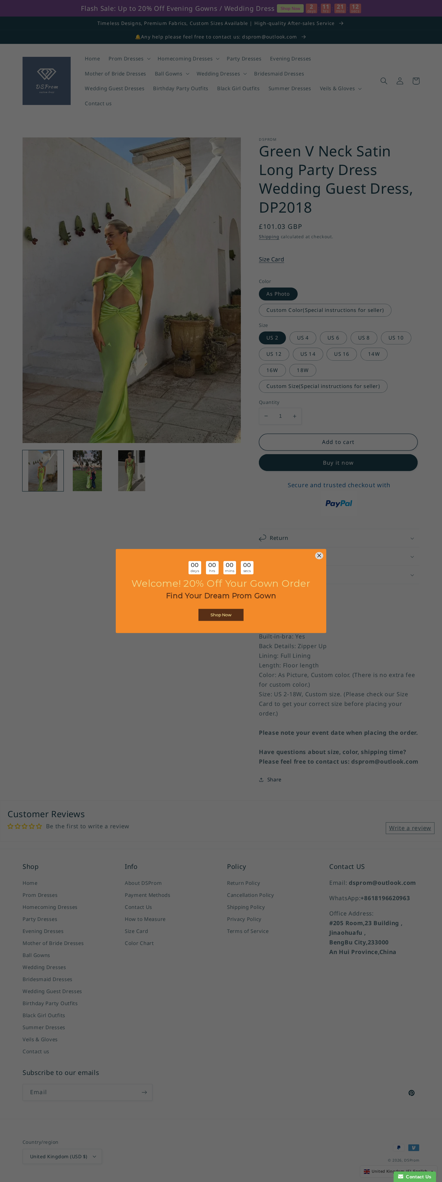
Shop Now (221, 615)
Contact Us (417, 1176)
